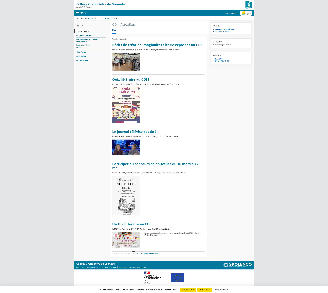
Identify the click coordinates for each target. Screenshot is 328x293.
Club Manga (81, 52)
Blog (114, 30)
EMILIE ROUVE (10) (222, 61)
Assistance (123, 267)
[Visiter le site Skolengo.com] (237, 267)
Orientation (81, 56)
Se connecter (231, 13)
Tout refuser (205, 289)
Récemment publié (222, 31)
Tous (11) (218, 59)
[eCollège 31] (246, 13)
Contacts (79, 267)
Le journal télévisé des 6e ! (134, 131)
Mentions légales (92, 267)
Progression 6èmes (83, 45)
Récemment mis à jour (224, 29)
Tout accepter (188, 289)
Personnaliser (221, 289)
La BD (78, 47)
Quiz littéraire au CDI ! (130, 79)
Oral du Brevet (82, 60)
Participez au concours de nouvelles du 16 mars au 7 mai (155, 166)
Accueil (90, 18)
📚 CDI (97, 18)
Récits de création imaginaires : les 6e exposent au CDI (157, 45)
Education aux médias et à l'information (87, 40)
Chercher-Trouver (83, 35)
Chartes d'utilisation (108, 267)
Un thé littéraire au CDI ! (132, 224)
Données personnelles (137, 267)
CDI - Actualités (106, 18)
